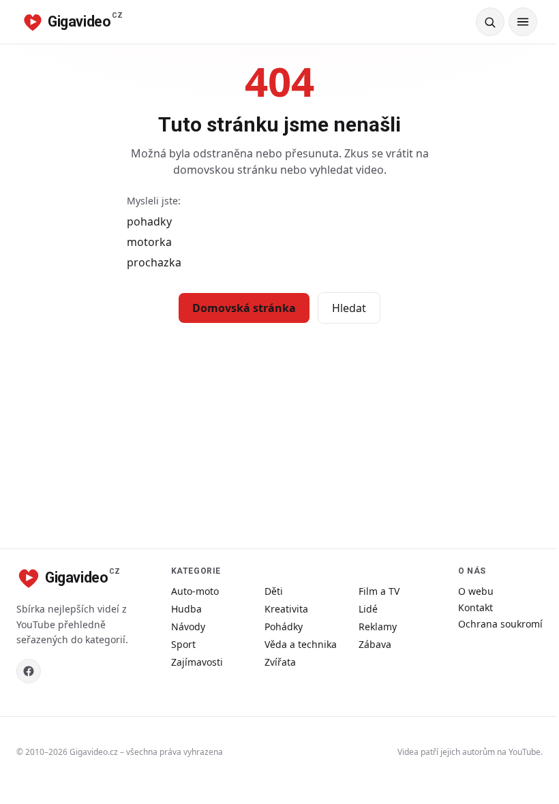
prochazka (154, 262)
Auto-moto (195, 591)
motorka (149, 241)
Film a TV (379, 591)
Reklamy (378, 626)
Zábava (375, 644)
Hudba (186, 608)
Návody (188, 626)
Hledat (349, 307)
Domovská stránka (244, 307)
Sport (183, 644)
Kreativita (286, 608)
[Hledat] (490, 21)
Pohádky (284, 626)
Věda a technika (301, 644)
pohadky (149, 221)
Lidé (368, 608)
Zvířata (280, 661)
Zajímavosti (197, 661)
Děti (274, 591)
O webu (476, 591)
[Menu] (523, 21)
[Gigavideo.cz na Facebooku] (28, 671)
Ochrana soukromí (500, 623)
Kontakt (475, 607)
